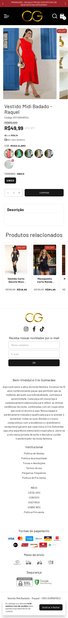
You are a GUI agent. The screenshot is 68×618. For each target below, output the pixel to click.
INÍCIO (34, 487)
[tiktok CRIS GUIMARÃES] (42, 329)
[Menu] (7, 16)
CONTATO (34, 497)
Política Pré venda (34, 512)
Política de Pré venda (34, 477)
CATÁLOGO (34, 492)
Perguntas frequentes (34, 472)
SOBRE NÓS (34, 507)
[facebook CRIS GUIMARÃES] (34, 329)
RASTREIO (34, 502)
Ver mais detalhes (16, 139)
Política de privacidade (34, 458)
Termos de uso (34, 468)
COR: (15, 145)
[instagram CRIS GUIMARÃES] (26, 329)
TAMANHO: (14, 173)
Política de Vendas (34, 453)
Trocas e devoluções (34, 463)
